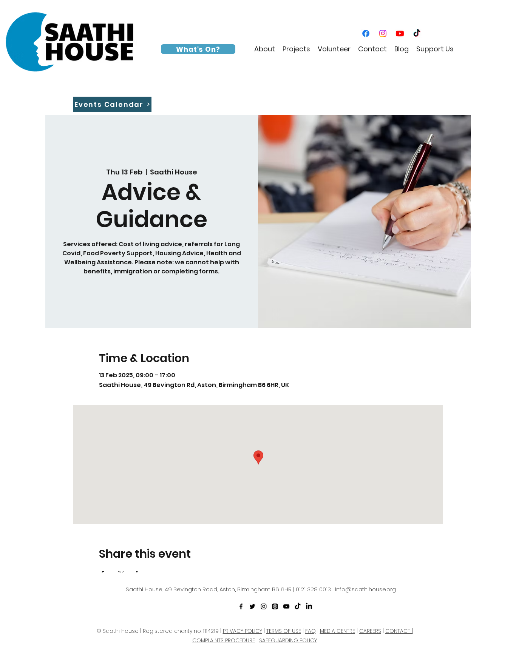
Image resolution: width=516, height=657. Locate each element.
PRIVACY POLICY (242, 631)
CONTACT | (399, 631)
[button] (264, 49)
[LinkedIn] (309, 606)
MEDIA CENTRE (337, 631)
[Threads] (275, 606)
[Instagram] (383, 33)
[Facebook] (366, 33)
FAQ (310, 631)
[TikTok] (417, 33)
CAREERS (370, 631)
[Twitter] (252, 606)
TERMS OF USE (283, 631)
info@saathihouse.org (365, 589)
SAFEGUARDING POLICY (288, 640)
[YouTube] (400, 33)
